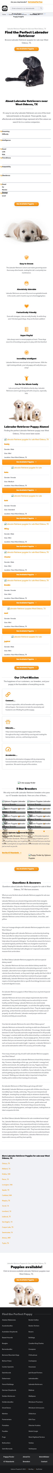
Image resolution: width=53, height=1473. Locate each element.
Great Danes (6, 1408)
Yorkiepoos (33, 1449)
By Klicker (39, 1469)
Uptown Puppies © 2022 (18, 1469)
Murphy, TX (6, 1201)
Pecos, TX (5, 1179)
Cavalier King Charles (36, 1343)
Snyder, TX (5, 1190)
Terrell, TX (5, 1206)
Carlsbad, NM (7, 1195)
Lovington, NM (7, 1185)
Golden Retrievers (8, 1396)
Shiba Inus (32, 1414)
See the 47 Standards (10, 853)
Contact (44, 1462)
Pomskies (5, 1425)
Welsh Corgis (33, 1431)
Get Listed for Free (35, 2)
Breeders (26, 1462)
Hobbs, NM (6, 1174)
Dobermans (6, 1378)
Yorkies (31, 1443)
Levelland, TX (6, 1211)
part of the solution (30, 764)
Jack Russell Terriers (35, 1373)
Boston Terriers (34, 1326)
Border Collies (34, 1320)
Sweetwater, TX (7, 1232)
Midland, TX (6, 1169)
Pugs (4, 1437)
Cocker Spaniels (8, 1367)
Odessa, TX (6, 1163)
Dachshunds (6, 1373)
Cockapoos (33, 1361)
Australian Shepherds (9, 1332)
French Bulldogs (8, 1384)
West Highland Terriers (37, 1437)
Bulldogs (32, 1337)
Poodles (5, 1431)
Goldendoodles (7, 1402)
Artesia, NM (6, 1238)
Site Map (31, 1469)
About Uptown (38, 14)
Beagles (5, 1343)
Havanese (32, 1367)
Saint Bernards (7, 1449)
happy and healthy (34, 732)
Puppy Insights (18, 17)
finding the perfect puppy (25, 710)
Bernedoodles (7, 1349)
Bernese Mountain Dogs (10, 1355)
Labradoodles (33, 1378)
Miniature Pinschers (36, 1402)
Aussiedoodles (7, 1326)
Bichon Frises (6, 1361)
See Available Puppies (25, 49)
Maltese (31, 1390)
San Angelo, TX (7, 1222)
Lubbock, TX (6, 1217)
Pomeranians (6, 1419)
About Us (26, 1457)
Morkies (5, 1414)
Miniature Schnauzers (36, 1408)
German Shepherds (9, 1390)
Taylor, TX (5, 1243)
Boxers (31, 1332)
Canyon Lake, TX (7, 1227)
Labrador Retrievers (35, 1384)
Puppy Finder (17, 14)
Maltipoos (32, 1396)
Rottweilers (6, 1443)
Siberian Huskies (34, 1425)
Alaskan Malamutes (9, 1320)
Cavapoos (32, 1349)
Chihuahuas (33, 1355)
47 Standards (8, 1462)
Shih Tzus (32, 1419)
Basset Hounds (7, 1337)
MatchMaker (44, 1457)
